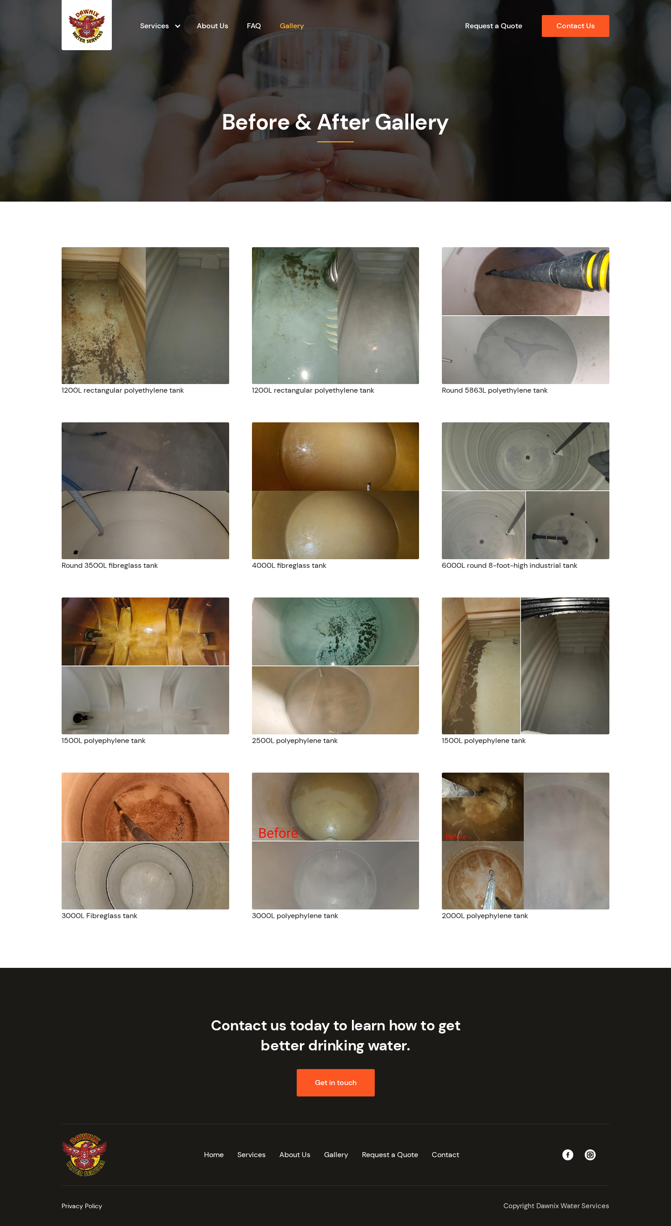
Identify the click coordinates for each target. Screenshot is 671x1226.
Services (251, 1154)
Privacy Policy (82, 1206)
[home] (87, 25)
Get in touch (335, 1082)
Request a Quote (493, 26)
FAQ (254, 26)
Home (214, 1154)
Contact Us (575, 26)
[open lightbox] (145, 315)
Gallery (292, 26)
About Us (212, 26)
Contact (445, 1154)
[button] (159, 26)
